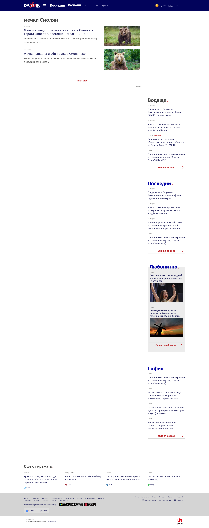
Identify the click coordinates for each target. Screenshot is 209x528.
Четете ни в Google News (38, 511)
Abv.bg (26, 498)
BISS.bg (79, 498)
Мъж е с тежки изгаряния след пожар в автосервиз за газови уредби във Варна (164, 127)
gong (152, 485)
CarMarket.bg (69, 498)
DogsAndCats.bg (56, 498)
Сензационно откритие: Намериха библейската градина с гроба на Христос (165, 313)
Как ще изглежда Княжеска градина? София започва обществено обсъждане (162, 425)
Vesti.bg (45, 500)
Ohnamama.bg (90, 498)
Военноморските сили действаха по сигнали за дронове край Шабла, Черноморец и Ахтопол (165, 225)
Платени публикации (159, 497)
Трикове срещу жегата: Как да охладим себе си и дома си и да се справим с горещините (42, 479)
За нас (137, 497)
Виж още (82, 80)
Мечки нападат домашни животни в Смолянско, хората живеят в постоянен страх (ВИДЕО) (60, 32)
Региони (74, 5)
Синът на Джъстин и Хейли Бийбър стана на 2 (83, 478)
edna (69, 485)
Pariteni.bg (27, 500)
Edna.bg (37, 500)
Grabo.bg (101, 498)
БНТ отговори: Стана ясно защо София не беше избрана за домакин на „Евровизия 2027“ (164, 395)
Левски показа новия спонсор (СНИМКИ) (164, 478)
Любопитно (163, 266)
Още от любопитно (166, 345)
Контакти (171, 497)
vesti (110, 485)
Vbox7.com (35, 498)
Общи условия (51, 521)
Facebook (180, 497)
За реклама (145, 497)
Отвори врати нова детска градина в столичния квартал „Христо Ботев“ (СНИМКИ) (166, 157)
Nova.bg (53, 500)
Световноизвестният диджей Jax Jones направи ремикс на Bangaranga (166, 278)
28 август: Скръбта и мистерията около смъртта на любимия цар (123, 478)
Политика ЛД (166, 500)
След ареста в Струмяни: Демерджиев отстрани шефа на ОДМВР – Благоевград (164, 112)
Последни (57, 5)
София (156, 369)
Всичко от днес (166, 167)
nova (28, 488)
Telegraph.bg (64, 500)
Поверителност (150, 500)
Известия (180, 500)
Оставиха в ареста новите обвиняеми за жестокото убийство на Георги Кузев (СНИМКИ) (166, 142)
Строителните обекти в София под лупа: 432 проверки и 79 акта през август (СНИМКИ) (166, 410)
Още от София (166, 435)
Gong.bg (45, 498)
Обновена (157, 135)
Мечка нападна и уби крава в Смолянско (55, 54)
